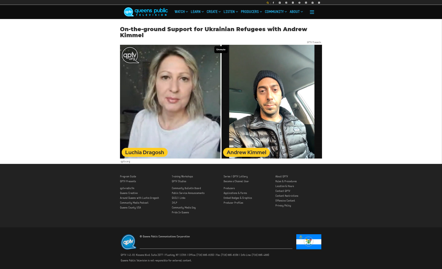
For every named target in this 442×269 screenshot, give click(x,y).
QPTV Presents (128, 181)
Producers (207, 11)
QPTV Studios (179, 181)
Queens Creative (129, 193)
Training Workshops (182, 176)
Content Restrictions (286, 195)
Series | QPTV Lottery (236, 176)
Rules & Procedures (286, 181)
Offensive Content (285, 200)
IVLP (174, 202)
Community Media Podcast (134, 202)
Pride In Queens (180, 212)
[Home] (146, 12)
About (227, 11)
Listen (198, 11)
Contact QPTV (282, 191)
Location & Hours (284, 186)
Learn (183, 11)
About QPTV (281, 176)
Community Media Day (184, 207)
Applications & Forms (235, 193)
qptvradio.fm (127, 188)
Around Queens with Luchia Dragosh (139, 198)
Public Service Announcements (188, 193)
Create (190, 11)
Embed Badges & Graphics (238, 198)
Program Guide (128, 176)
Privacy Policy (283, 205)
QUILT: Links (178, 198)
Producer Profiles (233, 202)
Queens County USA (130, 207)
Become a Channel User (236, 181)
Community (218, 11)
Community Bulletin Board (186, 188)
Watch (176, 11)
